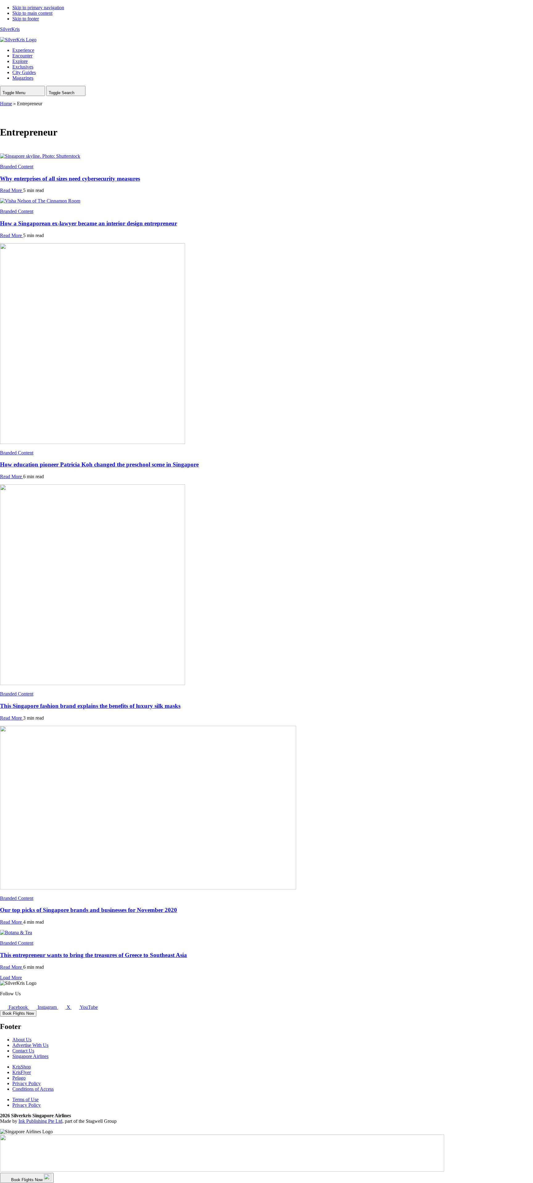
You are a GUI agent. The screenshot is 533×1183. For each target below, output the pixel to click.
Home (6, 103)
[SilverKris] (18, 39)
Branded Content (16, 166)
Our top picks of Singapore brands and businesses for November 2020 (88, 910)
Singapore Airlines (30, 1056)
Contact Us (23, 1050)
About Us (21, 1039)
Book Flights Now (18, 1013)
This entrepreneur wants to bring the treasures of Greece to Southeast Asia (93, 955)
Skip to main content (32, 13)
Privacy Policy (26, 1083)
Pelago (19, 1078)
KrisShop (21, 1066)
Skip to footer (25, 18)
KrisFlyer (21, 1072)
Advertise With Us (30, 1045)
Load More (11, 977)
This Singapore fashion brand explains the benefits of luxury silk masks (90, 706)
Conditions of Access (33, 1089)
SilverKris (10, 29)
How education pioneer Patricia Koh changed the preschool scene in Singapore (99, 464)
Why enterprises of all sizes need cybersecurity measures (70, 178)
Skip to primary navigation (38, 7)
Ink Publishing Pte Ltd (40, 1121)
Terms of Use (25, 1099)
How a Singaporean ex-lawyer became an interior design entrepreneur (88, 223)
